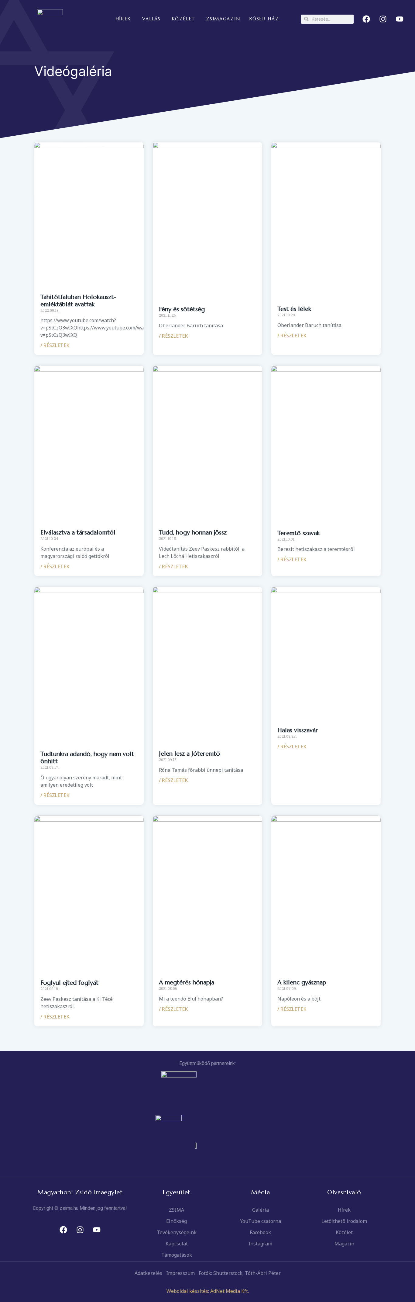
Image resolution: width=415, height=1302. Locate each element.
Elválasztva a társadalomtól (77, 532)
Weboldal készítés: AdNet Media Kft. (207, 1291)
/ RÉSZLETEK (55, 345)
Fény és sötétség (182, 309)
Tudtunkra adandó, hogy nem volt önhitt (87, 757)
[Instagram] (383, 19)
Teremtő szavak (298, 533)
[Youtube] (399, 19)
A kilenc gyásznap (301, 982)
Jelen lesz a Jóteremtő (189, 753)
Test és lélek (294, 309)
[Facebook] (366, 19)
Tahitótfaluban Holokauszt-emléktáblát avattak (78, 300)
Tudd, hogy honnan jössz (193, 532)
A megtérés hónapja (186, 982)
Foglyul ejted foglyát (69, 983)
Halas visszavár (297, 730)
